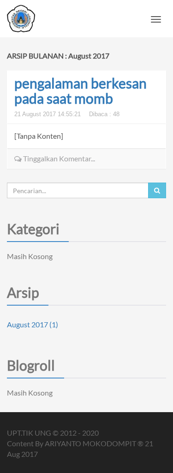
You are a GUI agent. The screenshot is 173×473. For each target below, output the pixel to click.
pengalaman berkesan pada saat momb (80, 90)
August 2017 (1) (32, 324)
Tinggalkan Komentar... (58, 158)
